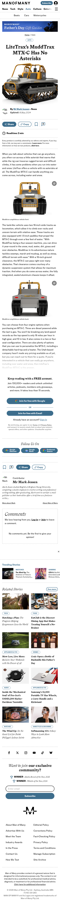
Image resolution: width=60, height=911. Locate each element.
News (5, 9)
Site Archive (39, 859)
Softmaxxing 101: (43, 734)
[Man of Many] (30, 810)
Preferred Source (51, 450)
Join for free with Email (30, 413)
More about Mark (8, 503)
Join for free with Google (32, 400)
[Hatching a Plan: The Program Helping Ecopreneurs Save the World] (15, 601)
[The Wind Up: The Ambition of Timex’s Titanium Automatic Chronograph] (7, 573)
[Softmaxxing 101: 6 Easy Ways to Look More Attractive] (44, 715)
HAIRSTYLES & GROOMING (42, 727)
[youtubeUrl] (34, 752)
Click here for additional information (30, 884)
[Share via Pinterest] (54, 95)
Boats (17, 15)
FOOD (35, 613)
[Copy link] (54, 101)
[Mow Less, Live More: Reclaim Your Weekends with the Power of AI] (15, 640)
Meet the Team (13, 836)
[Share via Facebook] (54, 83)
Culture (37, 9)
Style (20, 9)
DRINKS (35, 652)
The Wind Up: (23, 575)
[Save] (36, 124)
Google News (32, 450)
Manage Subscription (44, 853)
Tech (12, 9)
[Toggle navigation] (56, 9)
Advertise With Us (15, 830)
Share (11, 124)
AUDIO (6, 688)
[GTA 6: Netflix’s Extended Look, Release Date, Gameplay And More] (40, 573)
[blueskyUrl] (51, 752)
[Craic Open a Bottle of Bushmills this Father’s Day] (44, 640)
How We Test (12, 859)
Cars (26, 15)
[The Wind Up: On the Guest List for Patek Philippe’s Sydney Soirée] (15, 715)
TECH (6, 613)
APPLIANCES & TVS (10, 652)
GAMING (52, 570)
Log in (35, 519)
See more (52, 589)
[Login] (56, 3)
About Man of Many (50, 503)
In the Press (12, 848)
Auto (28, 9)
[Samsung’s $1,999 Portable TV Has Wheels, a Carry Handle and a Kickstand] (44, 676)
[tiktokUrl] (42, 752)
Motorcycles (39, 15)
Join (43, 519)
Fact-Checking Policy (44, 836)
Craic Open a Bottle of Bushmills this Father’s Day (43, 660)
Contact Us (11, 853)
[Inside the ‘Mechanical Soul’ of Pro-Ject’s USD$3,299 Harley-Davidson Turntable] (15, 676)
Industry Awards (14, 842)
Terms (35, 425)
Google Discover (13, 450)
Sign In (43, 419)
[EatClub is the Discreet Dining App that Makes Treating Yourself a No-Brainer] (44, 601)
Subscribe (46, 3)
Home (27, 35)
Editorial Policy (41, 824)
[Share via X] (54, 89)
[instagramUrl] (25, 752)
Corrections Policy (42, 830)
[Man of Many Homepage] (16, 3)
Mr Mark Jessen (21, 109)
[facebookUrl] (9, 752)
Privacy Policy (46, 425)
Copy (26, 124)
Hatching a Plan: (15, 621)
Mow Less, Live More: (13, 660)
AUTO (29, 40)
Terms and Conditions (44, 848)
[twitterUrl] (17, 752)
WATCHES (20, 570)
